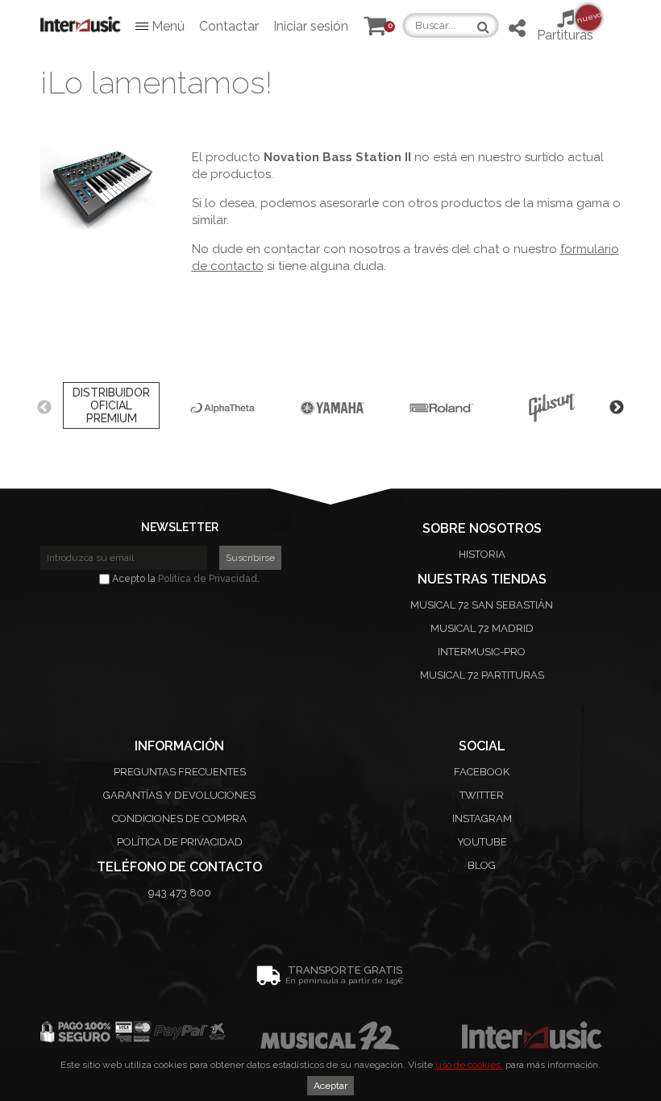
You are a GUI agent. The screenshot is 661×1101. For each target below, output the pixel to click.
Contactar (229, 26)
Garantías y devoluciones (179, 795)
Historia (482, 554)
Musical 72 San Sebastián (481, 605)
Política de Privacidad (207, 578)
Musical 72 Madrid (482, 628)
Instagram (482, 818)
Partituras (565, 26)
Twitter (481, 795)
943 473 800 (179, 893)
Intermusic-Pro (482, 652)
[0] (375, 29)
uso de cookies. (469, 1064)
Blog (482, 865)
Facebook (481, 772)
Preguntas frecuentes (180, 772)
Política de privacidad (180, 842)
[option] (111, 408)
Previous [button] (44, 408)
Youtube (482, 842)
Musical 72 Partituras (482, 675)
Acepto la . (185, 578)
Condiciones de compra (179, 818)
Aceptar (330, 1085)
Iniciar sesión (310, 26)
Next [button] (617, 408)
